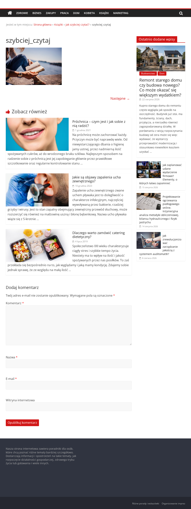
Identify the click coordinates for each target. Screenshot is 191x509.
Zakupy (51, 13)
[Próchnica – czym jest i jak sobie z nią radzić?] (37, 120)
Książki (104, 13)
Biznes (36, 13)
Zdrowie (22, 13)
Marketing (120, 13)
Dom (76, 13)
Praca (64, 13)
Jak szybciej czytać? (77, 24)
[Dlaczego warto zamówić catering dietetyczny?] (37, 231)
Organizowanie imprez (173, 503)
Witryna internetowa (20, 400)
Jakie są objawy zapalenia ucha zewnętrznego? (96, 179)
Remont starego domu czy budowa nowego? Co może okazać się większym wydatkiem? (160, 87)
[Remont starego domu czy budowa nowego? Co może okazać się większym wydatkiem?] (161, 47)
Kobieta (89, 13)
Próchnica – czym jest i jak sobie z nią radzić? (98, 123)
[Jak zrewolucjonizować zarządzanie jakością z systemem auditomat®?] (149, 234)
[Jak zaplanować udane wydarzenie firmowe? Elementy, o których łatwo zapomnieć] (149, 163)
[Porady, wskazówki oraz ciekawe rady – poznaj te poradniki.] (10, 13)
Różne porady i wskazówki (145, 503)
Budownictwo (148, 73)
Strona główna (42, 24)
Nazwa (12, 357)
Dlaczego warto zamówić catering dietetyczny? (98, 235)
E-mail (11, 379)
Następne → (120, 98)
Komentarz (15, 303)
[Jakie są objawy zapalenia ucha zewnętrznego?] (37, 176)
